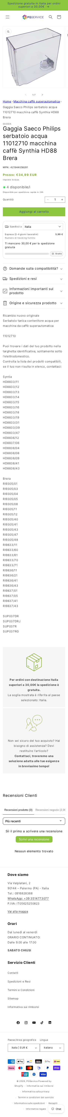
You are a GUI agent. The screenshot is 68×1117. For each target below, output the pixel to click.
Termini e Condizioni (21, 990)
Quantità (8, 199)
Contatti (13, 972)
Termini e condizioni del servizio (36, 1097)
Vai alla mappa (18, 911)
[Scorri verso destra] (42, 95)
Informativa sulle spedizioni (29, 1103)
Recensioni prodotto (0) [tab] (18, 809)
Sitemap (13, 998)
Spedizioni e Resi (19, 981)
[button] (7, 17)
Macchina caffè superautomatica (36, 101)
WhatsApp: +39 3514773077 (28, 898)
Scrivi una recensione (34, 839)
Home (7, 101)
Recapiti (53, 1103)
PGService (32, 1081)
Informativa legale (36, 1109)
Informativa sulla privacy (36, 1091)
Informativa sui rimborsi (23, 1007)
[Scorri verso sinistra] (26, 95)
